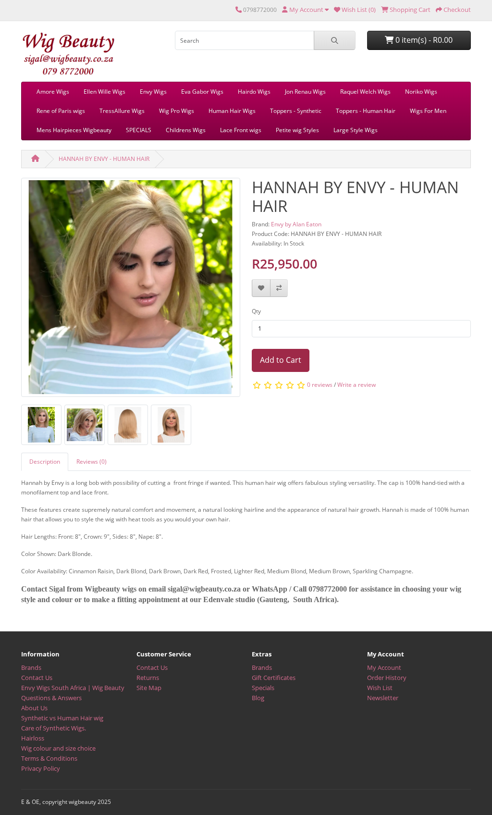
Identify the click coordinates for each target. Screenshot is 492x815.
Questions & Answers (51, 697)
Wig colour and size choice (58, 748)
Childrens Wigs (186, 130)
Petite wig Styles (297, 130)
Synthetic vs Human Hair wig (62, 718)
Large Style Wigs (355, 130)
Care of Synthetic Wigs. (53, 728)
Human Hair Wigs (232, 111)
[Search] (335, 40)
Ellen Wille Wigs (104, 91)
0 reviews (319, 385)
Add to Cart (280, 360)
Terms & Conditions (49, 758)
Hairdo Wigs (254, 91)
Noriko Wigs (421, 91)
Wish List (380, 687)
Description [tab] (44, 461)
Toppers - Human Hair (365, 111)
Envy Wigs (153, 91)
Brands (31, 667)
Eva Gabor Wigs (202, 91)
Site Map (148, 687)
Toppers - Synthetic (295, 111)
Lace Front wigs (240, 130)
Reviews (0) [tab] (91, 461)
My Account (384, 667)
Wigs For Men (428, 111)
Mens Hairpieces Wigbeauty (74, 130)
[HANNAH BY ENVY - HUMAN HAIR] (130, 290)
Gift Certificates (273, 677)
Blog (258, 697)
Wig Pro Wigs (176, 111)
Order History (386, 677)
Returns (147, 677)
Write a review (356, 385)
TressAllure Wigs (122, 111)
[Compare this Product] (279, 288)
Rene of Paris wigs (61, 111)
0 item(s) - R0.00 (423, 40)
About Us (34, 708)
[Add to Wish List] (261, 288)
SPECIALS (138, 130)
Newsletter (382, 697)
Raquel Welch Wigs (365, 91)
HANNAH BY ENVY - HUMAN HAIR (104, 159)
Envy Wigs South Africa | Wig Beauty (72, 687)
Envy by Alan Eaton (296, 224)
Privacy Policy (40, 768)
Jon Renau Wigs (305, 91)
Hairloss (32, 738)
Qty (256, 311)
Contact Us (36, 677)
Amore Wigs (53, 91)
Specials (263, 687)
